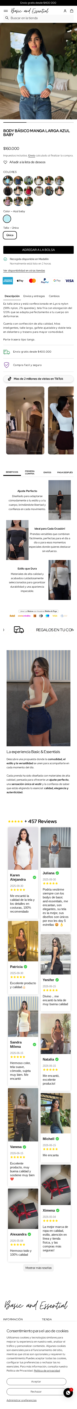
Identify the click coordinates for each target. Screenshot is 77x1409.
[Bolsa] (71, 11)
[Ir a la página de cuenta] (65, 11)
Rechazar (36, 1391)
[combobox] (38, 18)
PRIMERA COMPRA (29, 472)
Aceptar (36, 1381)
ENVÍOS (47, 472)
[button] (71, 11)
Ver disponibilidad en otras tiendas (24, 270)
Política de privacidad (47, 1370)
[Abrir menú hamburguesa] (5, 10)
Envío (31, 155)
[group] (12, 296)
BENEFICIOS (12, 472)
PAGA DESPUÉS (65, 472)
